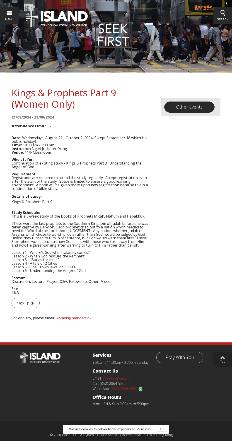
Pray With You (180, 357)
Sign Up (23, 302)
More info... (144, 429)
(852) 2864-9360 (124, 388)
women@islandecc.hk (74, 317)
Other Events (189, 107)
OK (162, 429)
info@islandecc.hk (116, 378)
